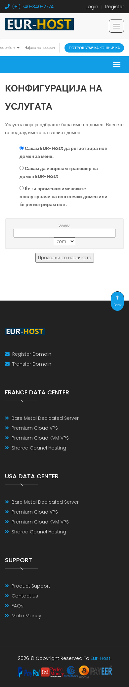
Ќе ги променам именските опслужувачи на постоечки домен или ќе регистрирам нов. (64, 196)
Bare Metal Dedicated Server (45, 418)
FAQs (17, 605)
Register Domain (31, 354)
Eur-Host (100, 658)
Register (114, 6)
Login (92, 6)
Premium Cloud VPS (35, 428)
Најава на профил (39, 47)
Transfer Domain (31, 364)
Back (117, 304)
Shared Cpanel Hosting (39, 448)
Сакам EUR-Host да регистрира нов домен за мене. (64, 152)
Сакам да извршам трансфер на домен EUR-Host (59, 172)
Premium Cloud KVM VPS (40, 438)
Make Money (26, 615)
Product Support (31, 586)
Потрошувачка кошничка (94, 48)
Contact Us (25, 596)
